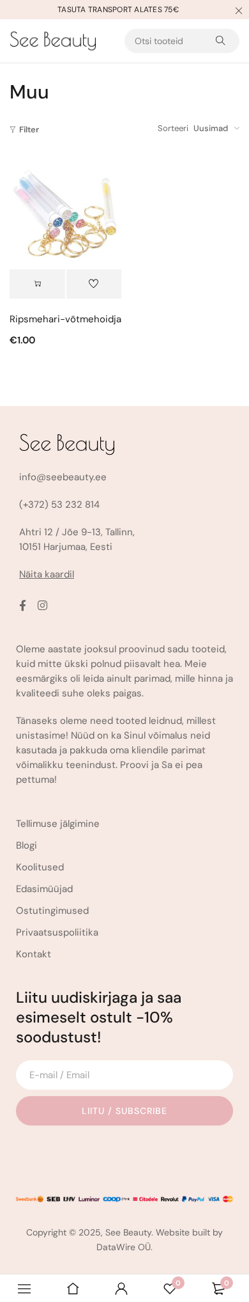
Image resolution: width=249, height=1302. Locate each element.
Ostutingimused (52, 910)
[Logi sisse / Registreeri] (121, 1288)
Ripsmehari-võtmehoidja (65, 319)
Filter (29, 129)
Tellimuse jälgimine (58, 823)
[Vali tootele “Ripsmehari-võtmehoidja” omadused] (37, 284)
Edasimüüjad (44, 888)
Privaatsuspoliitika (57, 932)
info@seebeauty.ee (63, 477)
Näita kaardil (46, 574)
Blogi (26, 845)
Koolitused (40, 867)
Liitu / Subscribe (124, 1111)
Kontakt (33, 954)
